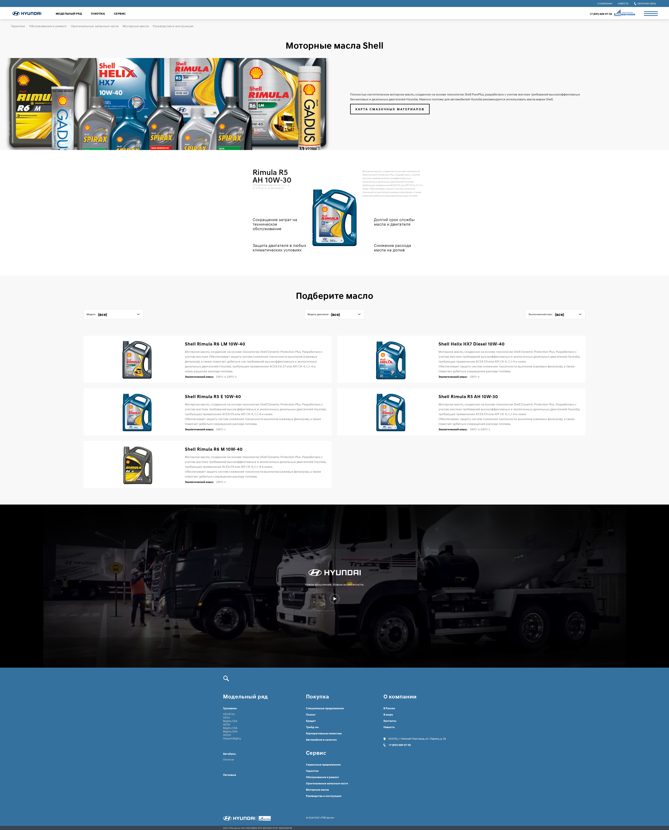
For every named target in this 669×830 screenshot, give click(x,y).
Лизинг (311, 714)
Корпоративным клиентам (324, 733)
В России (389, 708)
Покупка (98, 13)
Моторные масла (136, 26)
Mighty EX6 (230, 721)
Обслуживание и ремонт (48, 26)
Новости (623, 3)
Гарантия (18, 26)
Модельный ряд (69, 13)
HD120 (227, 735)
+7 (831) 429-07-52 (601, 14)
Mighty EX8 (230, 728)
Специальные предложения (325, 708)
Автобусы (229, 754)
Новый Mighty (232, 738)
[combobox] (114, 314)
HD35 (226, 717)
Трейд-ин (312, 727)
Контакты (389, 721)
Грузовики (230, 708)
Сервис (120, 13)
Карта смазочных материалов (389, 109)
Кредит (311, 721)
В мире (388, 714)
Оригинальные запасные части (95, 26)
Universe (228, 759)
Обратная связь (646, 3)
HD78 (226, 724)
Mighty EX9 (230, 731)
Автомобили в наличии (321, 739)
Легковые (229, 775)
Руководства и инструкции (173, 26)
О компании (604, 3)
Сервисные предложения (323, 764)
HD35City (229, 714)
